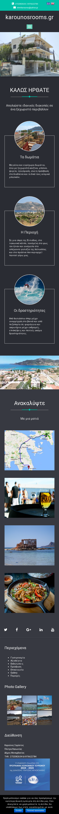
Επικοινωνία (17, 669)
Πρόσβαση (16, 666)
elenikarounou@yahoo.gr (27, 8)
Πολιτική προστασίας (35, 810)
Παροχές (15, 675)
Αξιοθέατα (16, 660)
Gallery (14, 672)
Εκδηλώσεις (17, 663)
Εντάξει (19, 810)
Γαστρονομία (18, 657)
